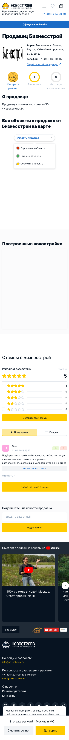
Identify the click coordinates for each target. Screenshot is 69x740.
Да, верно (50, 730)
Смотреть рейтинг (13, 86)
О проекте (9, 686)
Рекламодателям (14, 691)
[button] (65, 585)
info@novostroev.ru (13, 662)
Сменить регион (19, 730)
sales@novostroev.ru (13, 678)
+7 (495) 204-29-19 (54, 13)
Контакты (8, 695)
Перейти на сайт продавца (42, 64)
